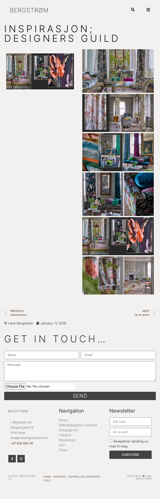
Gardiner (59, 476)
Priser (63, 450)
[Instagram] (21, 458)
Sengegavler (68, 430)
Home (47, 476)
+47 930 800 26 (21, 443)
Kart (62, 445)
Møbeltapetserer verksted (78, 425)
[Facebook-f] (12, 458)
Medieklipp (67, 440)
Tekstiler (65, 435)
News (63, 420)
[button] (132, 9)
